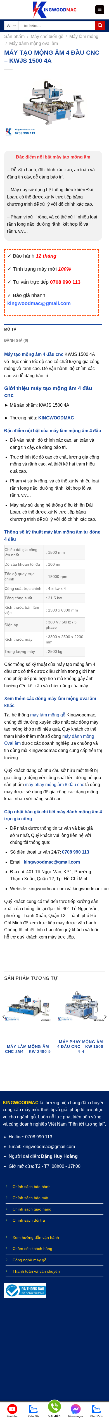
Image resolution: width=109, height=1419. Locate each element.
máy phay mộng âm (45, 784)
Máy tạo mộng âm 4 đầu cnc (33, 354)
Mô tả (10, 329)
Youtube (12, 1416)
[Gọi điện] (54, 1407)
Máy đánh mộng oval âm (33, 43)
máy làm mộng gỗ (47, 715)
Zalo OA (33, 1416)
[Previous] (4, 1027)
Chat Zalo (96, 1416)
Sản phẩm (14, 36)
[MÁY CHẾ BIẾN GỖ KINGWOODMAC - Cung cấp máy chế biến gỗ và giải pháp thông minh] (54, 9)
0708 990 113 (75, 852)
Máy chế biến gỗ (47, 36)
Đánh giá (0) (16, 340)
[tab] (53, 329)
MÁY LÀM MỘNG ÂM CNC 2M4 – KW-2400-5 (28, 1049)
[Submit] (100, 25)
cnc (80, 784)
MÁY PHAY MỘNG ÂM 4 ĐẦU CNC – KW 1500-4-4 (81, 1047)
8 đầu (70, 784)
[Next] (105, 1027)
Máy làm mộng (83, 36)
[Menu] (100, 9)
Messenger (75, 1416)
